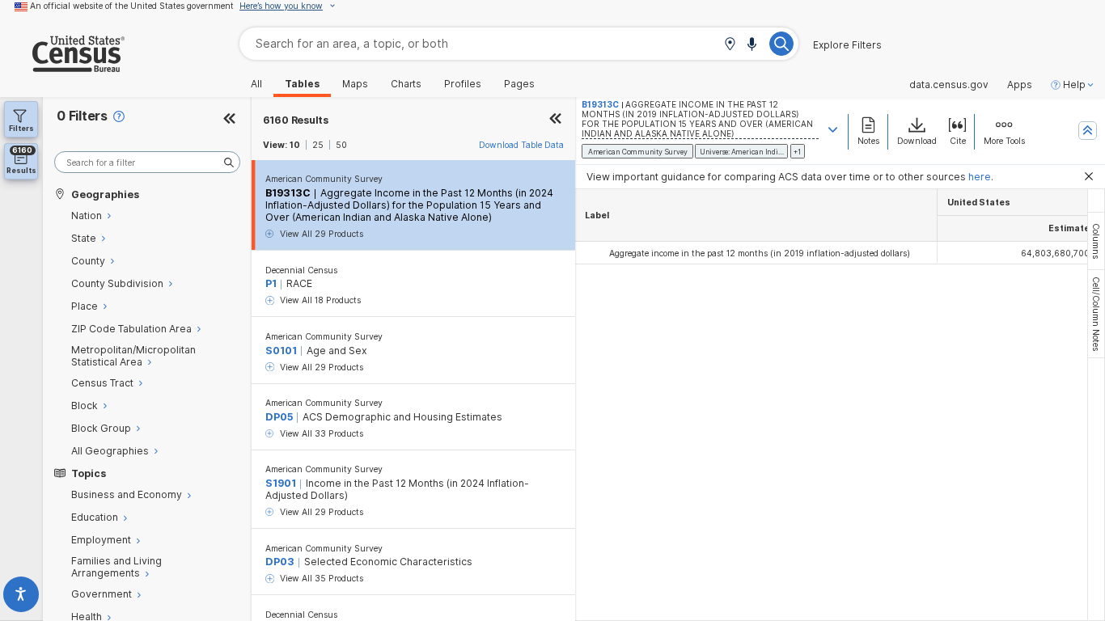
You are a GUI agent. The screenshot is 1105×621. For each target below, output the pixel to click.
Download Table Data (521, 145)
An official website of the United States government (132, 6)
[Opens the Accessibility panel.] (21, 597)
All (256, 84)
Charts (406, 84)
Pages (519, 84)
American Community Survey (324, 179)
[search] (147, 162)
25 (318, 145)
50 (341, 145)
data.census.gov (949, 85)
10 (295, 145)
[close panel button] (555, 120)
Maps (355, 84)
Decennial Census (301, 270)
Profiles (462, 84)
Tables (302, 84)
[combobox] (518, 43)
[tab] (1096, 241)
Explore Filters (847, 45)
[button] (729, 44)
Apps (1019, 85)
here (979, 177)
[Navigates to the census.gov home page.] (62, 66)
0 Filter (82, 116)
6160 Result (295, 120)
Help (1074, 85)
